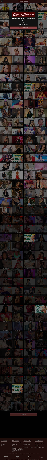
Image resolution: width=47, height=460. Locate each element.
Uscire (23, 22)
